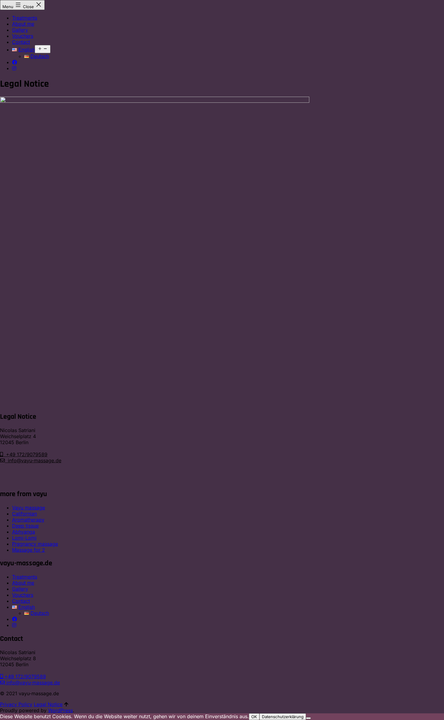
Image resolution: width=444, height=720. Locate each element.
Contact (21, 42)
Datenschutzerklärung (283, 716)
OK (254, 716)
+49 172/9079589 (25, 454)
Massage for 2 (28, 550)
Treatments (24, 18)
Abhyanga (23, 532)
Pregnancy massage (35, 544)
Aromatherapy (28, 520)
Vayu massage (28, 508)
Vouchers (22, 36)
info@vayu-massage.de (33, 460)
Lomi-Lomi (24, 538)
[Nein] (308, 718)
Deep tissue (25, 526)
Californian (24, 514)
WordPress (60, 710)
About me (23, 24)
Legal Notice (48, 704)
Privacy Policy (16, 704)
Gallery (20, 30)
